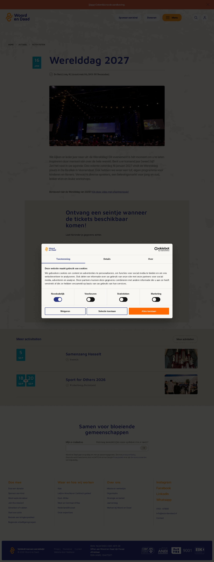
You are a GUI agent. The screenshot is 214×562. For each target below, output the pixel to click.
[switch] (90, 299)
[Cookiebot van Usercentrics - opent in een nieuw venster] (156, 249)
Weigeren (65, 311)
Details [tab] (107, 259)
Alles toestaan (149, 311)
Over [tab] (150, 259)
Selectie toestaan (107, 311)
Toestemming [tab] (63, 259)
